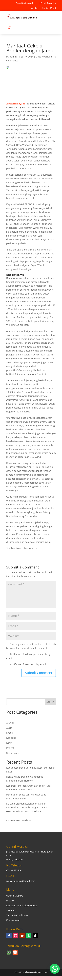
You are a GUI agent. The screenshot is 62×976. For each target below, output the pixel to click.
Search (50, 701)
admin (13, 56)
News (9, 742)
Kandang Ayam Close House (21, 905)
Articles (10, 722)
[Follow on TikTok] (35, 935)
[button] (55, 969)
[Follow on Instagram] (15, 935)
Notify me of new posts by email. (28, 664)
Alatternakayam (15, 103)
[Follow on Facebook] (9, 935)
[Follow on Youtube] (22, 935)
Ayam (9, 727)
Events (10, 732)
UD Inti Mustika (47, 3)
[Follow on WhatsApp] (28, 935)
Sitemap (10, 910)
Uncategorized (44, 56)
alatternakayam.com (36, 972)
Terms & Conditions (17, 915)
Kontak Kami (49, 8)
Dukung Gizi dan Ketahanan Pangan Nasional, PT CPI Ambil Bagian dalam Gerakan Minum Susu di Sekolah (26, 807)
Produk (10, 900)
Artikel (34, 8)
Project (10, 747)
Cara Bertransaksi (25, 3)
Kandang (11, 737)
